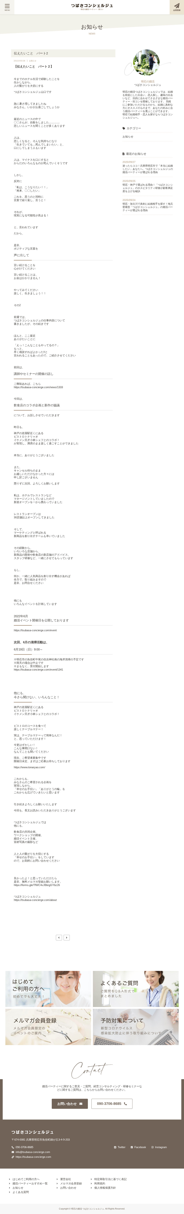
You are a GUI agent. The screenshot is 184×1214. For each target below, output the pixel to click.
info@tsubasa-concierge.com (32, 1151)
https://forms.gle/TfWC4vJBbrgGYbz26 (37, 885)
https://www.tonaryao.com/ (29, 767)
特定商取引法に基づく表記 (110, 1179)
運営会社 (65, 1179)
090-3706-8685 (109, 1104)
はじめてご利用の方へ (26, 1179)
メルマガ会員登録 (70, 1183)
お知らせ (128, 136)
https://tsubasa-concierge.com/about (35, 899)
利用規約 (99, 1183)
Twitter (121, 1147)
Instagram (160, 1147)
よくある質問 (20, 1192)
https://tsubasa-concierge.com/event (35, 630)
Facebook (140, 1147)
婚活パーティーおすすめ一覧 (30, 1183)
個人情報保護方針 (105, 1187)
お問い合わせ (67, 1104)
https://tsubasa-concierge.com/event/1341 (38, 669)
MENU (7, 10)
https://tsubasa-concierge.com (33, 1156)
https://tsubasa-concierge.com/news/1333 (38, 387)
